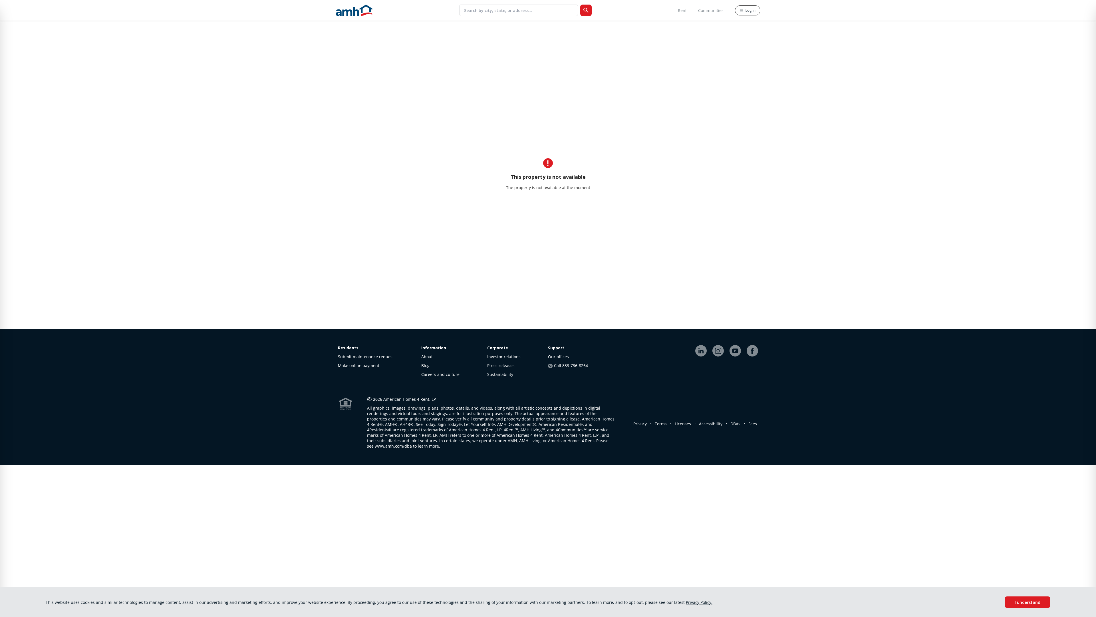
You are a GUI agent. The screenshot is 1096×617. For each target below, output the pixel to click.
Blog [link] (425, 365)
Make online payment (358, 365)
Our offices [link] (558, 356)
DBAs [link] (735, 423)
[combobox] (521, 10)
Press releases (501, 365)
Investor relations (504, 356)
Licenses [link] (683, 423)
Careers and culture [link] (440, 374)
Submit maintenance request (366, 356)
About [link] (427, 356)
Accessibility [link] (710, 423)
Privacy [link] (640, 423)
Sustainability (500, 374)
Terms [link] (661, 423)
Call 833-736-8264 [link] (571, 365)
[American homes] (354, 10)
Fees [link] (752, 423)
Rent (682, 10)
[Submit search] (586, 10)
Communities (711, 10)
